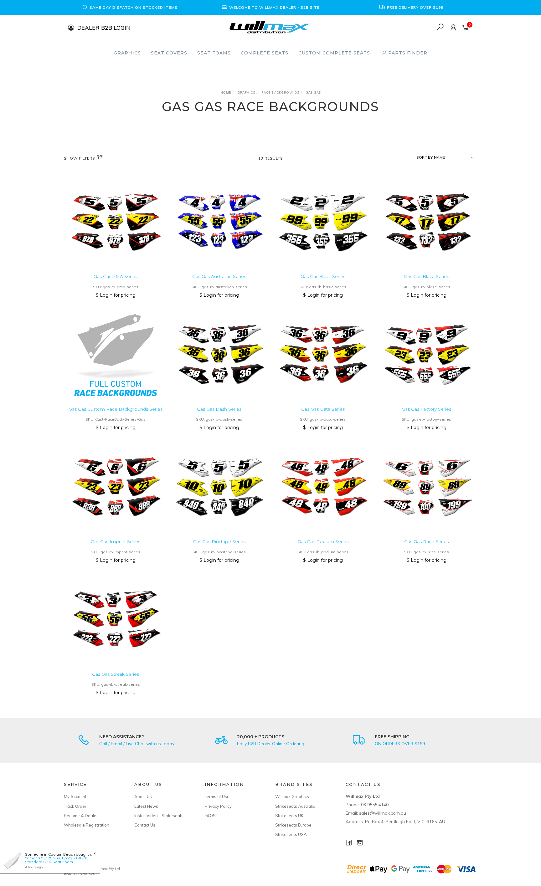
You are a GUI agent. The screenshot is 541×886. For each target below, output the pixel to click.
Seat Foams (214, 53)
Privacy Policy (218, 806)
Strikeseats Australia (295, 806)
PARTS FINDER (407, 53)
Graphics (127, 53)
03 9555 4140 (375, 804)
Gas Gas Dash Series (219, 409)
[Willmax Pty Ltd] (270, 26)
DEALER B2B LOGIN (104, 27)
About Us (143, 796)
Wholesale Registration (86, 824)
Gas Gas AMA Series (115, 276)
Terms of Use (217, 796)
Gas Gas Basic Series (323, 276)
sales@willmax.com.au (382, 813)
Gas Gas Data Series (323, 409)
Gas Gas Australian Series (219, 276)
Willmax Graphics (292, 796)
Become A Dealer (81, 815)
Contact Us (144, 824)
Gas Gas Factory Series (426, 409)
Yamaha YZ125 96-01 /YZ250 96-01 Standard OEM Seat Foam (56, 860)
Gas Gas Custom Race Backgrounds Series (115, 409)
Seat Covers (169, 53)
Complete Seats (264, 53)
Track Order (75, 806)
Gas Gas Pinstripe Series (219, 541)
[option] (129, 7)
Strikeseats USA (291, 834)
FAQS (210, 815)
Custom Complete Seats (334, 53)
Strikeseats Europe (293, 824)
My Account (75, 796)
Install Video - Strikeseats (158, 815)
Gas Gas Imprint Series (115, 541)
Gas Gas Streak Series (115, 674)
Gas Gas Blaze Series (426, 276)
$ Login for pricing (116, 295)
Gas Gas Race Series (426, 541)
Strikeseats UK (289, 815)
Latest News (146, 806)
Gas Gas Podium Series (322, 541)
